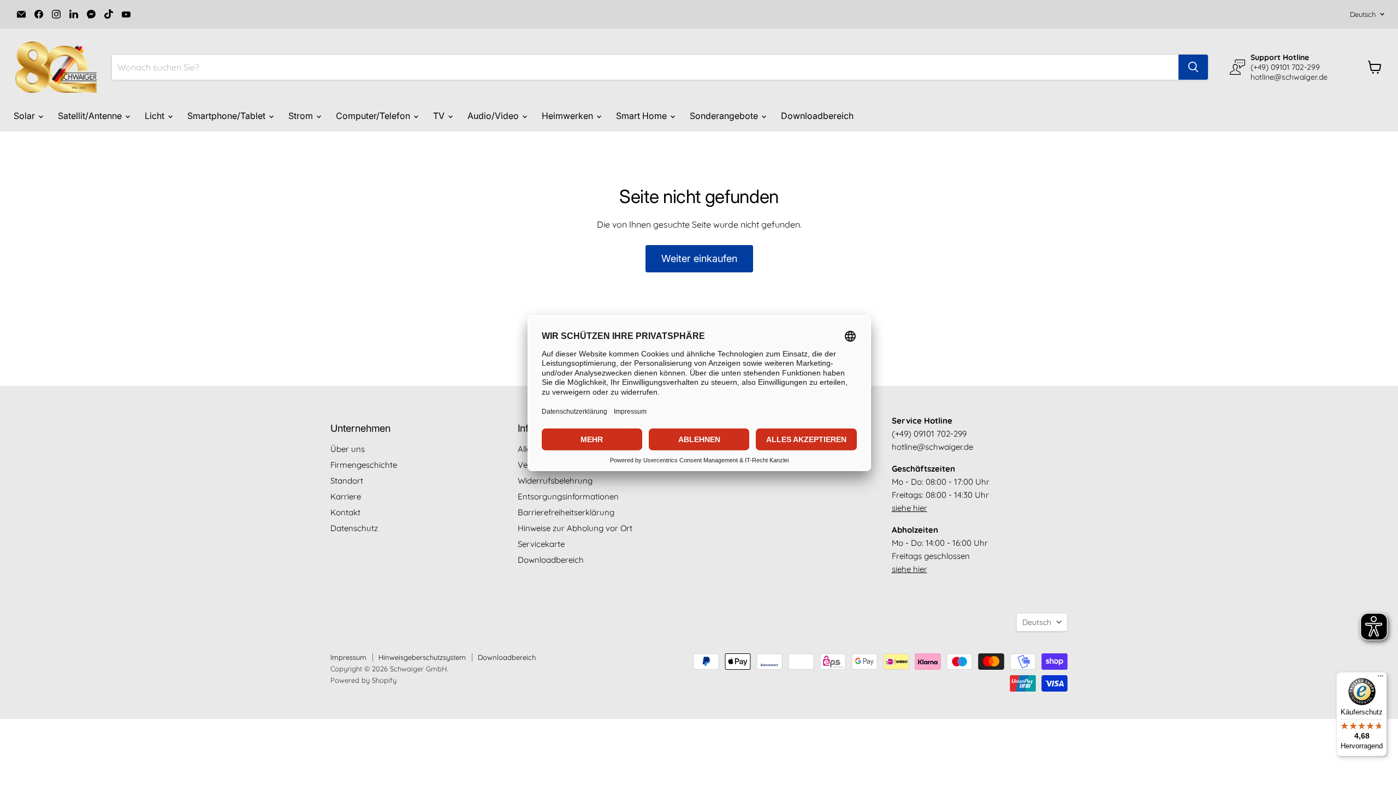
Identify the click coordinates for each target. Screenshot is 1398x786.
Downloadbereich (817, 115)
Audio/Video (494, 115)
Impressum (348, 657)
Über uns (347, 449)
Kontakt (345, 512)
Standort (346, 480)
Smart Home (642, 115)
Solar (25, 115)
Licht (156, 115)
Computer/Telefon (374, 115)
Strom (301, 115)
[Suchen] (1193, 67)
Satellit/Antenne (91, 115)
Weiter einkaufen (699, 258)
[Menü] (1380, 678)
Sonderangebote (725, 115)
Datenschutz (354, 528)
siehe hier (909, 508)
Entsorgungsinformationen (568, 496)
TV (440, 115)
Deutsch (1363, 14)
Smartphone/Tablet (227, 115)
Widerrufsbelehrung (555, 480)
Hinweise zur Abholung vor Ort (575, 528)
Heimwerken (568, 115)
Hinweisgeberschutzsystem (422, 657)
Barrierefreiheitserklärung (566, 512)
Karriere (345, 496)
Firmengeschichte (363, 465)
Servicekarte (541, 544)
